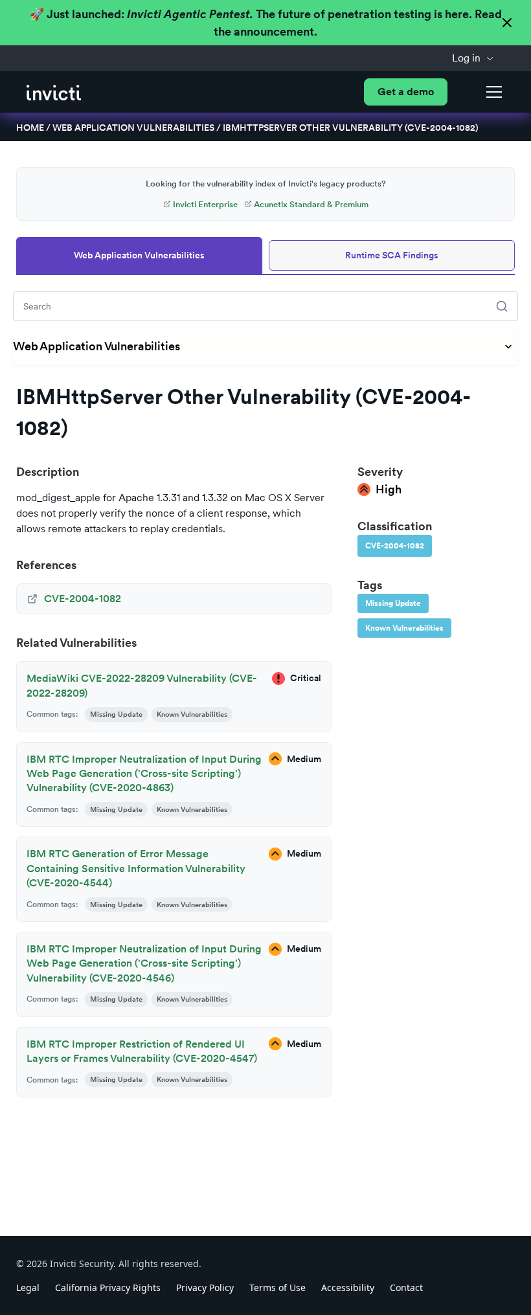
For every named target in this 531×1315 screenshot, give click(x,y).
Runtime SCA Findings (391, 255)
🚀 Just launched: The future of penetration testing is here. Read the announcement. (266, 22)
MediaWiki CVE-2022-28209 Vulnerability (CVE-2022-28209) (142, 685)
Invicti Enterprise (205, 204)
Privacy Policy (205, 1287)
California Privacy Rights (108, 1287)
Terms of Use (277, 1287)
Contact (406, 1287)
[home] (54, 92)
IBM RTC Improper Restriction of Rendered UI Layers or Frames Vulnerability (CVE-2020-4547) (142, 1051)
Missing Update (393, 603)
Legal (28, 1287)
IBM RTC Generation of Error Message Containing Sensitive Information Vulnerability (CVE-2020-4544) (136, 868)
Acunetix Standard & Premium (311, 204)
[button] (473, 58)
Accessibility (347, 1287)
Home (30, 127)
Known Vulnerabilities (404, 628)
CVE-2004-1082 (394, 545)
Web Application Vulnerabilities (133, 127)
